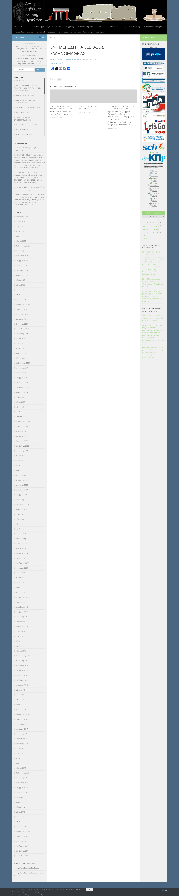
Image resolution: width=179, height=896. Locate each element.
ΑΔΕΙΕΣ (18, 80)
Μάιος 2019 (20, 641)
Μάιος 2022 (20, 465)
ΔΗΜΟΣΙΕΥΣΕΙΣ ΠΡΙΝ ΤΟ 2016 (26, 125)
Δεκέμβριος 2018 (22, 665)
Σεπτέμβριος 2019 (22, 622)
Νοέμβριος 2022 (22, 436)
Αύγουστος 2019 (22, 626)
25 (147, 232)
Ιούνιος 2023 (20, 402)
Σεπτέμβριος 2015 (22, 846)
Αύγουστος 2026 (22, 217)
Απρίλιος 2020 (21, 587)
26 (150, 232)
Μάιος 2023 (20, 407)
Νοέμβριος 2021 (22, 495)
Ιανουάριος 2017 (22, 778)
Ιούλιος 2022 (20, 456)
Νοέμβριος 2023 (22, 378)
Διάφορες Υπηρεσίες (85, 27)
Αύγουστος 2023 (22, 392)
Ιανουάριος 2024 (22, 368)
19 (150, 229)
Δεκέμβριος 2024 (22, 314)
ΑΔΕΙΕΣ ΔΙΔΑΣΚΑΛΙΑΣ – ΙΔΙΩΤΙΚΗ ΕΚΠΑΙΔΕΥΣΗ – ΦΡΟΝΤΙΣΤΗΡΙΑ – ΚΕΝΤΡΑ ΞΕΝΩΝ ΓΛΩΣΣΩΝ (27, 88)
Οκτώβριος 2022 (22, 441)
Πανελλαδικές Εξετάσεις (24, 32)
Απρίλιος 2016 (21, 822)
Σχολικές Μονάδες (54, 27)
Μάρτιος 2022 (21, 475)
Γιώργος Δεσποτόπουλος (69, 59)
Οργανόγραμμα (38, 27)
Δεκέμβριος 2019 (22, 607)
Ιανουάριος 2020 (22, 602)
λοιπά (59, 79)
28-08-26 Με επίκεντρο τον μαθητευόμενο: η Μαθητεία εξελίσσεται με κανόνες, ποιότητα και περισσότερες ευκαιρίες (152, 296)
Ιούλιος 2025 (20, 280)
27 (154, 232)
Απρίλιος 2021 (21, 529)
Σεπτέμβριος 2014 (22, 851)
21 (157, 229)
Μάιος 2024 (20, 348)
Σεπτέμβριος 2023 (22, 387)
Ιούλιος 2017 (20, 748)
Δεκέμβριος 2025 (22, 256)
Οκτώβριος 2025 (22, 265)
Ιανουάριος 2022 (22, 485)
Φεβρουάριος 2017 (23, 773)
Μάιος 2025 (20, 290)
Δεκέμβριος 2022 (22, 431)
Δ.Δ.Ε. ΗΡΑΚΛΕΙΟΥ (21, 27)
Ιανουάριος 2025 (22, 309)
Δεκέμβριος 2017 (22, 724)
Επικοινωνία (113, 27)
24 (144, 232)
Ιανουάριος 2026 (22, 251)
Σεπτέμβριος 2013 (22, 856)
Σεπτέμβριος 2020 (22, 563)
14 (157, 226)
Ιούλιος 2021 (20, 514)
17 (144, 229)
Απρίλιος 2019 (21, 646)
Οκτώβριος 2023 (22, 382)
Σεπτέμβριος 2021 (22, 504)
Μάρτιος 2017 (21, 768)
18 (147, 229)
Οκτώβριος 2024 (22, 324)
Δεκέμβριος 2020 (22, 548)
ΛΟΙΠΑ (52, 37)
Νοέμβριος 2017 (22, 729)
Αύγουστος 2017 (22, 744)
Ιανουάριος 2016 (22, 836)
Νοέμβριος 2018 (22, 670)
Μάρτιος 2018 (21, 709)
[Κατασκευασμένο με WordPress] (26, 894)
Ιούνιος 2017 (20, 753)
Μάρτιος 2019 (21, 651)
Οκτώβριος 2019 (22, 617)
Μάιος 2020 (20, 583)
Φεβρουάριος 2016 (23, 831)
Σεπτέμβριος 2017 (22, 739)
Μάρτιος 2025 (21, 299)
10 (144, 226)
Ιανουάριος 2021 (22, 543)
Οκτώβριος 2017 (22, 734)
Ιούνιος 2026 (20, 226)
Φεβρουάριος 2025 (23, 304)
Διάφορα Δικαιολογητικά (153, 27)
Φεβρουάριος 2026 (23, 246)
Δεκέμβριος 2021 (22, 490)
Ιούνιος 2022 (20, 461)
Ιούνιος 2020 (20, 578)
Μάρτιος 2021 (21, 534)
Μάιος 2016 (20, 817)
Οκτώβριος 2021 (22, 500)
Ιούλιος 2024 (20, 339)
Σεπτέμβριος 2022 (22, 446)
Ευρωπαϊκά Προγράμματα (45, 32)
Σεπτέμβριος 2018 (22, 680)
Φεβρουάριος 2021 (23, 539)
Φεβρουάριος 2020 (23, 597)
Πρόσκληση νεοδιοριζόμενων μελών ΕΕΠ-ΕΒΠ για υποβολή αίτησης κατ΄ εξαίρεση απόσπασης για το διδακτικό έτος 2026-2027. (152, 352)
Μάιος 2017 (20, 758)
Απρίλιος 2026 (21, 236)
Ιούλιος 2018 (20, 690)
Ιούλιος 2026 (20, 221)
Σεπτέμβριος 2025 (22, 270)
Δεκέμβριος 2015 (22, 841)
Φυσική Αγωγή (134, 27)
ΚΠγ (124, 27)
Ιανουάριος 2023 (22, 426)
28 (157, 232)
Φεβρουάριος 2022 (23, 480)
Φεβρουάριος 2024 (23, 363)
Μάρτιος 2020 (21, 592)
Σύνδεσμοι (102, 27)
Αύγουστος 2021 (22, 509)
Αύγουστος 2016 (22, 802)
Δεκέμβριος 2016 (22, 783)
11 (147, 226)
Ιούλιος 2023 (20, 397)
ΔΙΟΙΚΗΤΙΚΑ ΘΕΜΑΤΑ (23, 134)
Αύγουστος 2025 (22, 275)
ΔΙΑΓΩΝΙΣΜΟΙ (20, 129)
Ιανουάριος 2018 (22, 719)
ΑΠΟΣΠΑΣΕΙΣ (20, 112)
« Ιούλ (144, 239)
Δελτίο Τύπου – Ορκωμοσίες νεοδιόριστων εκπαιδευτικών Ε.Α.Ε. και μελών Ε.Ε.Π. (152, 318)
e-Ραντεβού (63, 32)
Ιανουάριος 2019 (22, 661)
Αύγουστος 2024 (22, 334)
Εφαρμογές (69, 27)
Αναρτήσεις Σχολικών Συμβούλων (27, 868)
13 (154, 226)
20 (154, 229)
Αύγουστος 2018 (22, 685)
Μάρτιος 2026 (21, 241)
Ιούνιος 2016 (20, 812)
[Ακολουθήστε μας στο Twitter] (43, 37)
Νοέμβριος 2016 (22, 787)
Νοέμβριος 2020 (22, 553)
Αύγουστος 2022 (22, 451)
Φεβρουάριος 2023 (23, 421)
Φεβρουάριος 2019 (23, 656)
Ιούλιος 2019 (20, 631)
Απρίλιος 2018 (21, 705)
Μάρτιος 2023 (21, 417)
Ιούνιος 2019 (20, 636)
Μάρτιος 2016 (21, 827)
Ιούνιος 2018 (20, 695)
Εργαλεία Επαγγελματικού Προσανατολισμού (87, 32)
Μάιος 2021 (20, 524)
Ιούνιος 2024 (20, 343)
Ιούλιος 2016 (20, 807)
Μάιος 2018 (20, 700)
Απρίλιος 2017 (21, 763)
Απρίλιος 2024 (21, 353)
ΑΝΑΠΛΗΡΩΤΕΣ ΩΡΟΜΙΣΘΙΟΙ (26, 107)
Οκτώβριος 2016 (22, 792)
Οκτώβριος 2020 (22, 558)
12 (150, 226)
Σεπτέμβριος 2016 (22, 797)
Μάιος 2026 (20, 231)
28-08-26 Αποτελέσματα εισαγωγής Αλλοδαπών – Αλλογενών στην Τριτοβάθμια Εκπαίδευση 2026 (152, 282)
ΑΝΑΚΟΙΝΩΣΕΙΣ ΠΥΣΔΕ (23, 95)
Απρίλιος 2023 (21, 412)
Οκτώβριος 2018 (22, 675)
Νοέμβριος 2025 (22, 260)
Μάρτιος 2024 (21, 358)
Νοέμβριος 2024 (22, 319)
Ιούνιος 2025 (20, 285)
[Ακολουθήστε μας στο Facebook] (40, 37)
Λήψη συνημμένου (58, 63)
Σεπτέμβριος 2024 (22, 329)
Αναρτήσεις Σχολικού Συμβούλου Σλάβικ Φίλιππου (29, 874)
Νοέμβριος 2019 (22, 612)
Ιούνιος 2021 (20, 519)
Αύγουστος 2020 (22, 568)
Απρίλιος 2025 (21, 295)
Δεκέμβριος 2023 (22, 373)
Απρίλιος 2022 (21, 470)
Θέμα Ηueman (45, 895)
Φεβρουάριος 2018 (23, 714)
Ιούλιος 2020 (20, 573)
